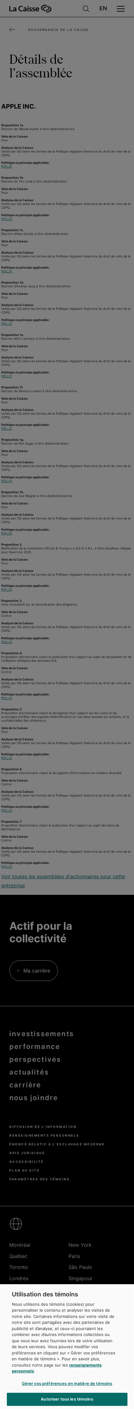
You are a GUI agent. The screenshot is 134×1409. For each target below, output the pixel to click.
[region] (67, 1346)
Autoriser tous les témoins (67, 1399)
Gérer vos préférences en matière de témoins (67, 1383)
